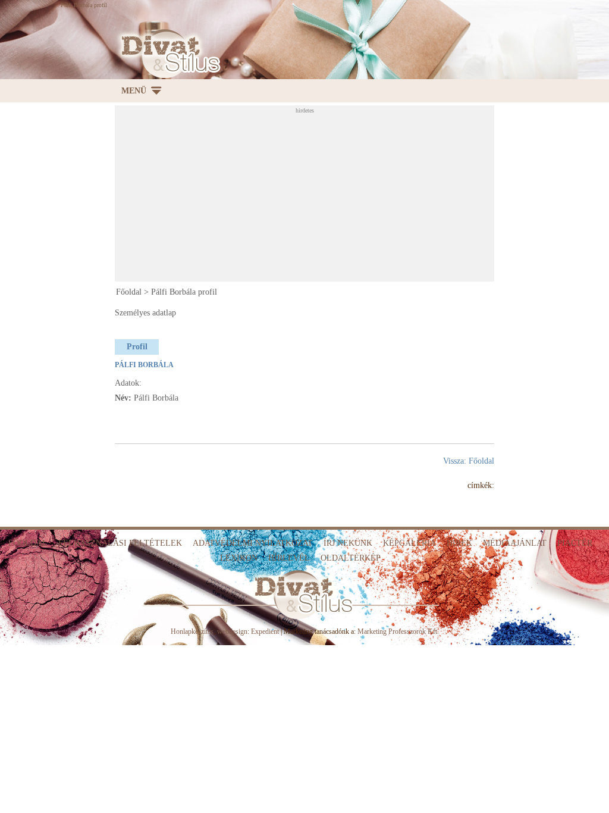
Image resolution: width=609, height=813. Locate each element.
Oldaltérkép (351, 558)
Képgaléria (409, 543)
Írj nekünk (348, 543)
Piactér (574, 543)
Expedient (265, 631)
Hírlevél (289, 558)
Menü (133, 90)
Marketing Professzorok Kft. (398, 631)
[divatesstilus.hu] (168, 54)
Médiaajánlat (515, 543)
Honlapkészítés (192, 631)
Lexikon (239, 558)
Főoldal (129, 291)
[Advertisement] (361, 197)
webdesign (232, 631)
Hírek (459, 543)
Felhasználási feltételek (120, 543)
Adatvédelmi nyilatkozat (253, 543)
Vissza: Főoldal (468, 460)
